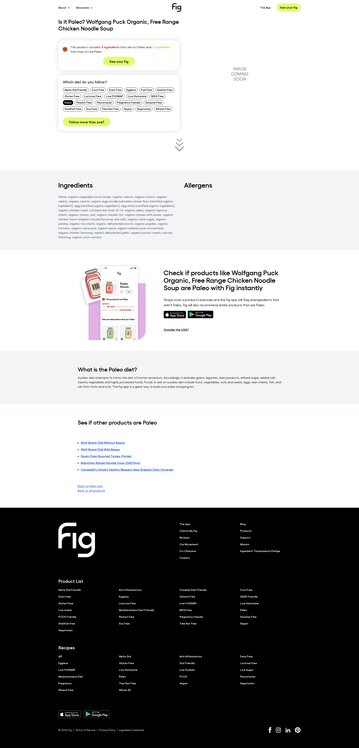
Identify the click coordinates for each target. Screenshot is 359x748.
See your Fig (288, 7)
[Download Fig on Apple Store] (69, 714)
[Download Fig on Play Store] (97, 714)
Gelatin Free (165, 89)
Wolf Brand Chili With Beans (100, 449)
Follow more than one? (86, 122)
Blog (243, 524)
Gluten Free (72, 96)
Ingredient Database (131, 730)
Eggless (131, 89)
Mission (244, 544)
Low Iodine (65, 610)
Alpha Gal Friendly (76, 89)
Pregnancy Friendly (128, 102)
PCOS (183, 676)
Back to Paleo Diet (90, 486)
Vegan (128, 108)
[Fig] (176, 7)
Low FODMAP (114, 96)
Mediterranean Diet (70, 676)
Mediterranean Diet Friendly (136, 610)
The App (265, 7)
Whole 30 (125, 690)
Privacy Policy (107, 730)
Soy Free (91, 108)
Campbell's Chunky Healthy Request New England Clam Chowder (127, 469)
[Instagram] (278, 730)
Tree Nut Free (110, 108)
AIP (60, 656)
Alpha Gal (125, 656)
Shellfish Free (73, 108)
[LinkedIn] (288, 730)
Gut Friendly (187, 663)
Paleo (68, 102)
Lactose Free (92, 96)
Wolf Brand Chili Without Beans (103, 442)
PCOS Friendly (67, 616)
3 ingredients (161, 47)
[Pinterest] (298, 730)
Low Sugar (246, 669)
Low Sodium (187, 669)
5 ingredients (110, 47)
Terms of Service (85, 730)
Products (245, 530)
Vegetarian (144, 108)
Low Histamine (137, 96)
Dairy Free (115, 89)
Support (245, 537)
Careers (185, 557)
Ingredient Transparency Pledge (260, 551)
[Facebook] (270, 730)
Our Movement (189, 544)
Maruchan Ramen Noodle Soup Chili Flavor (110, 463)
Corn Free (98, 89)
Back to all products (91, 490)
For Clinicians (188, 551)
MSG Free (157, 96)
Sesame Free (153, 102)
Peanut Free (84, 102)
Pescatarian (104, 102)
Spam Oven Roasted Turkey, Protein (106, 456)
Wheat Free (163, 108)
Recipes (184, 537)
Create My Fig (188, 530)
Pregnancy (65, 683)
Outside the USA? (176, 329)
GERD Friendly (249, 596)
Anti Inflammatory (130, 589)
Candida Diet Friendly (193, 589)
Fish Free (146, 89)
